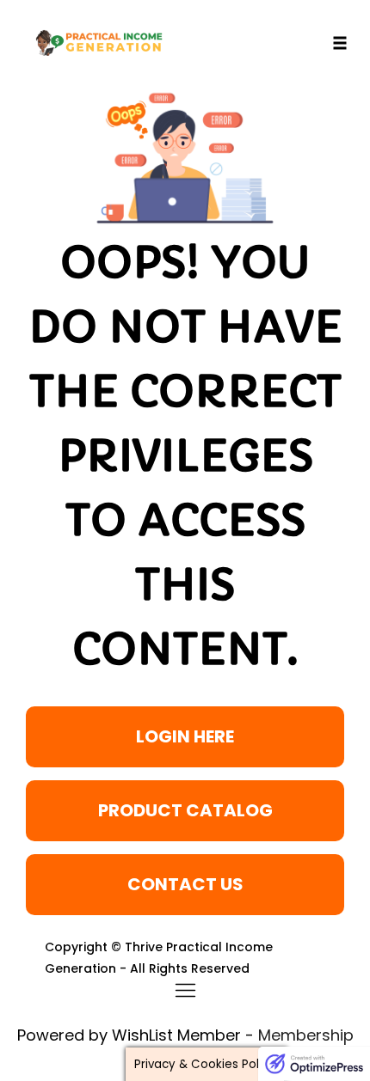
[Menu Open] (185, 990)
